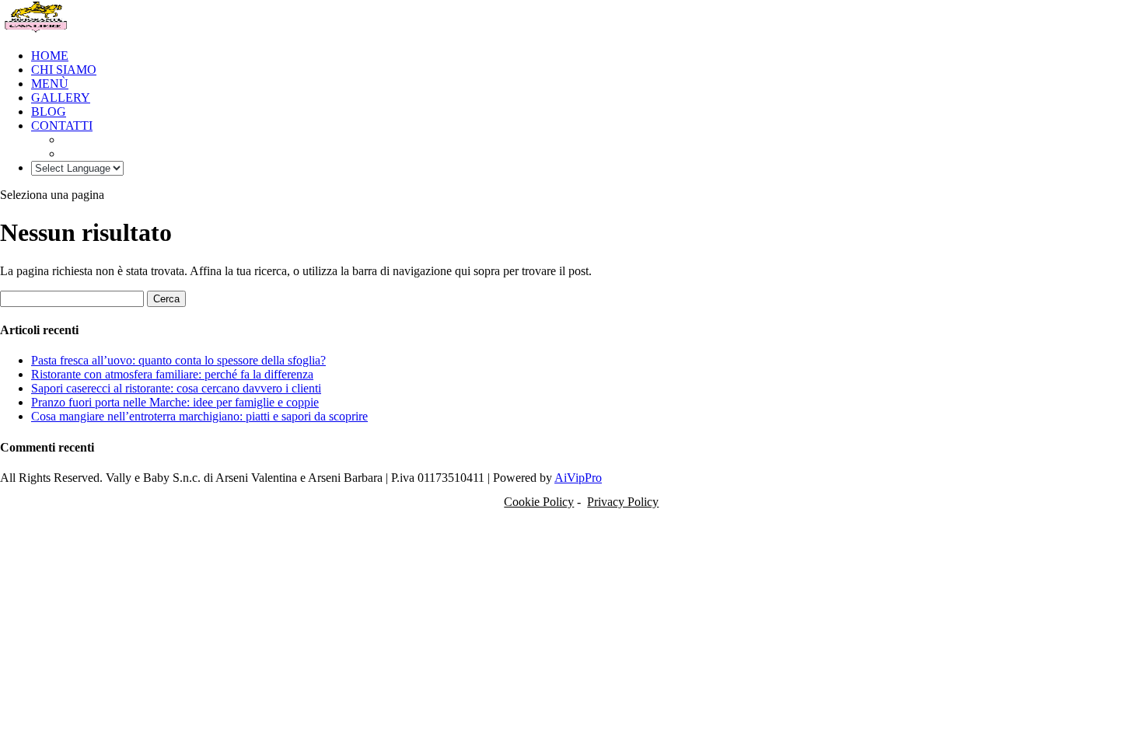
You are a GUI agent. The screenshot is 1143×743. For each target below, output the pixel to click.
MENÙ (49, 83)
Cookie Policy (539, 501)
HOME (49, 55)
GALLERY (60, 97)
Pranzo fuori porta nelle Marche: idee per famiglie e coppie (175, 402)
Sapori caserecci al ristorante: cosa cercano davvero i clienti (176, 388)
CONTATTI (62, 125)
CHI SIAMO (63, 69)
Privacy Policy (623, 501)
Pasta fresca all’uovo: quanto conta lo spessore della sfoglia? (178, 360)
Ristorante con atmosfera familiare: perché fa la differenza (172, 374)
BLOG (48, 111)
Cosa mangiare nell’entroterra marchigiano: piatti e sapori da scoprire (199, 416)
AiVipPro (578, 477)
